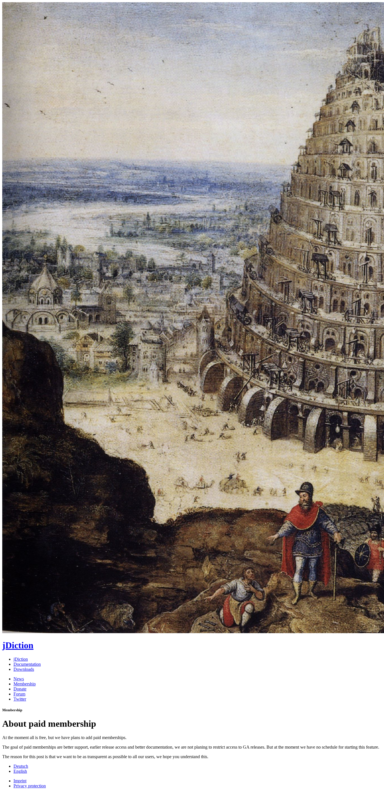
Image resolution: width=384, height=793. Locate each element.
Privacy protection (29, 785)
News (18, 678)
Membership (24, 683)
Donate (19, 689)
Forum (19, 694)
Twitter (19, 699)
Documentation (27, 664)
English (20, 771)
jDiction (20, 659)
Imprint (19, 780)
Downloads (23, 669)
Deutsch (20, 766)
